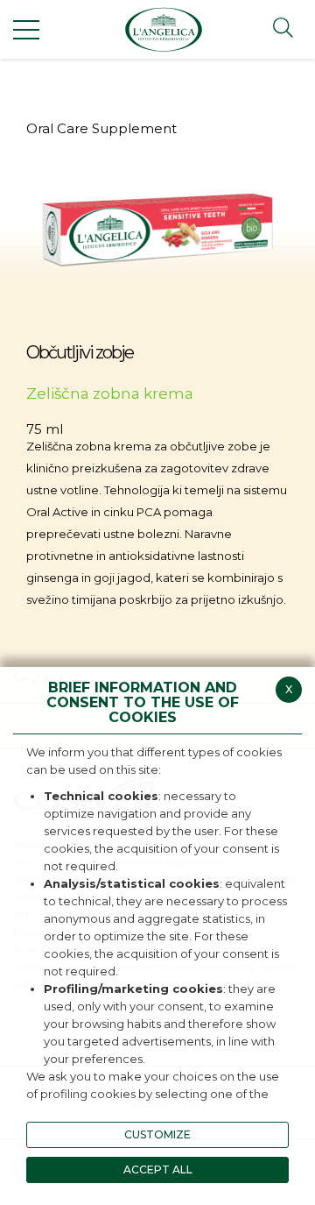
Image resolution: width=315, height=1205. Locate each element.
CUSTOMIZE (157, 1134)
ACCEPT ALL (157, 1169)
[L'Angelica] (163, 29)
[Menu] (26, 29)
